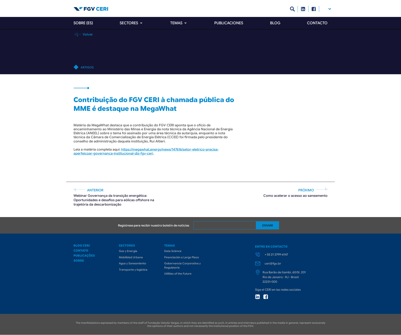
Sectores (129, 23)
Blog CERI (82, 245)
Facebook (313, 9)
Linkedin (303, 9)
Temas (176, 23)
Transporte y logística (133, 269)
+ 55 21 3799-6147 (276, 254)
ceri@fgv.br (273, 263)
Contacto (317, 23)
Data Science (172, 251)
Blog (275, 23)
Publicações (84, 255)
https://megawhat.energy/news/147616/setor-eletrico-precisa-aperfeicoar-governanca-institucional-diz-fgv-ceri (146, 151)
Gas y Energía (128, 251)
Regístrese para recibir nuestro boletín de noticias (153, 225)
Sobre (79, 260)
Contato (81, 250)
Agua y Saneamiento (132, 263)
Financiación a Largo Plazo (181, 257)
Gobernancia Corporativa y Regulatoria (182, 265)
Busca (292, 9)
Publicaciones (228, 23)
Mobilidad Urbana (131, 257)
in (257, 296)
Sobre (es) (83, 23)
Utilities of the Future (178, 273)
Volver (87, 34)
